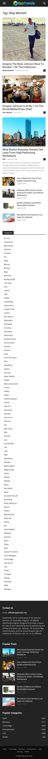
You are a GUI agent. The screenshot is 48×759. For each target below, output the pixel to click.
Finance (7, 350)
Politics (7, 511)
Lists (6, 451)
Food (6, 354)
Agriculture (8, 245)
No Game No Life (11, 496)
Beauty (7, 264)
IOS (5, 425)
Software (7, 533)
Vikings (7, 578)
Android (7, 249)
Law (5, 440)
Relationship (9, 514)
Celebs (6, 298)
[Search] (44, 3)
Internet (7, 421)
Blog (6, 272)
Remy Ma (8, 518)
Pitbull (6, 507)
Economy (7, 328)
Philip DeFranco (10, 503)
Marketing (8, 458)
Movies (7, 477)
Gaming (7, 372)
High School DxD (10, 384)
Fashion (7, 346)
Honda (6, 402)
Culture (7, 313)
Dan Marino (9, 316)
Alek (4, 159)
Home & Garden (10, 399)
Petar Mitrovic (7, 112)
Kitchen (7, 436)
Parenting (8, 499)
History (7, 387)
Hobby (6, 391)
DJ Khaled (8, 324)
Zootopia (7, 589)
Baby (6, 260)
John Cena (8, 428)
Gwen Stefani (9, 376)
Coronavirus (9, 305)
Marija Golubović (8, 70)
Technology (8, 559)
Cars (6, 287)
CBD (5, 294)
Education (8, 331)
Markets (7, 462)
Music (6, 484)
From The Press (10, 357)
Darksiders (8, 320)
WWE (6, 585)
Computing (8, 301)
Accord (7, 238)
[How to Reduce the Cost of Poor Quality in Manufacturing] (8, 181)
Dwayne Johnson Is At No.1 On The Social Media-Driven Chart (22, 108)
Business (7, 275)
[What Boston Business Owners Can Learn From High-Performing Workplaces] (24, 131)
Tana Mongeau (10, 555)
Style (6, 548)
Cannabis (8, 283)
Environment (9, 343)
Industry (7, 413)
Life (5, 447)
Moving (7, 481)
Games (7, 369)
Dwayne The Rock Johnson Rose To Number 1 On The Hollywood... (23, 65)
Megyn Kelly (9, 469)
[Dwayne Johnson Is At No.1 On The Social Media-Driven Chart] (24, 89)
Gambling (8, 365)
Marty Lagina (9, 466)
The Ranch (8, 563)
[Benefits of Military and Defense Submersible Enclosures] (8, 206)
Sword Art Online (11, 552)
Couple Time (9, 309)
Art (5, 257)
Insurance (8, 417)
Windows (7, 581)
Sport (6, 540)
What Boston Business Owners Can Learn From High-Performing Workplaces (22, 152)
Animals (7, 253)
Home (4, 9)
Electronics (8, 335)
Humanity (8, 410)
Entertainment (10, 339)
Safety (6, 522)
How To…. (8, 406)
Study (6, 544)
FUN (5, 361)
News (6, 492)
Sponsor (7, 537)
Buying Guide (9, 279)
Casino (6, 290)
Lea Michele (9, 443)
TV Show (7, 574)
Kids (6, 432)
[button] (4, 3)
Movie (6, 473)
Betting (7, 268)
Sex (5, 525)
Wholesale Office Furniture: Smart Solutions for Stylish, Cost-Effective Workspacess (30, 192)
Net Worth (8, 488)
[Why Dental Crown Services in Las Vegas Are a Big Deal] (8, 218)
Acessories (8, 242)
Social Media (9, 529)
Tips (5, 567)
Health (6, 380)
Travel (6, 570)
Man (6, 455)
